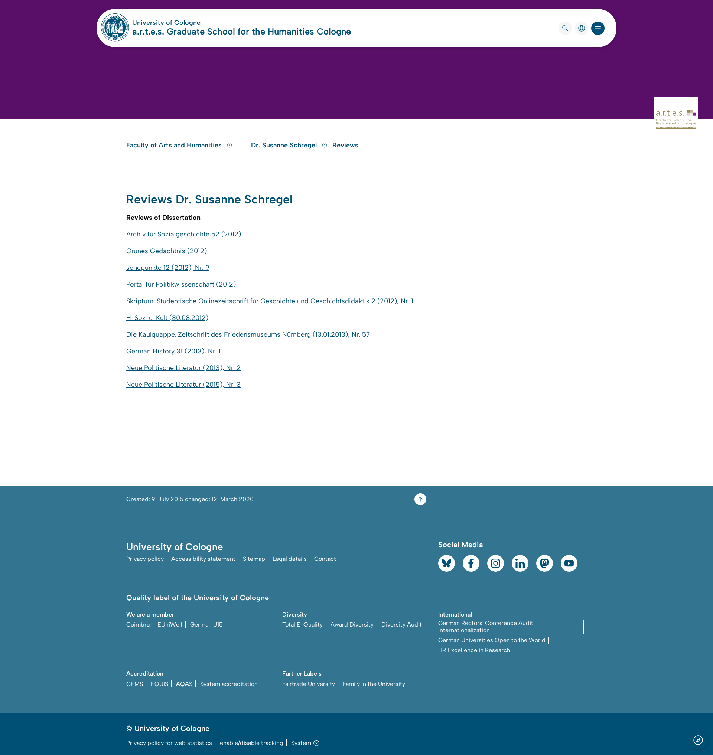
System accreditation (229, 683)
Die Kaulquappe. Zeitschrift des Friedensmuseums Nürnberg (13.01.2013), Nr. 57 (248, 334)
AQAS (184, 683)
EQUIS (159, 683)
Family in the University (374, 683)
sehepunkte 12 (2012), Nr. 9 (167, 268)
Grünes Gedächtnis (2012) (166, 251)
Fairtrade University (308, 683)
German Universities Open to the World (492, 640)
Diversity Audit (401, 624)
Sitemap (254, 558)
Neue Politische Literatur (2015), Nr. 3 (183, 384)
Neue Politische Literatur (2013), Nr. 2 (183, 368)
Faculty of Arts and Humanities (175, 145)
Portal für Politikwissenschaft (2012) (181, 284)
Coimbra (138, 624)
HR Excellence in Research (474, 650)
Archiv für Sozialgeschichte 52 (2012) (183, 234)
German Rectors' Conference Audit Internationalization (485, 627)
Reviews (345, 145)
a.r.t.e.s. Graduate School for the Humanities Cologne (241, 31)
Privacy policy (145, 558)
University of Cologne (194, 22)
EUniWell (169, 624)
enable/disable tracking (251, 742)
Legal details (290, 558)
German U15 (206, 624)
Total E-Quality (302, 624)
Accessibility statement (203, 558)
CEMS (134, 683)
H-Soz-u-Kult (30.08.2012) (167, 318)
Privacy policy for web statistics (169, 742)
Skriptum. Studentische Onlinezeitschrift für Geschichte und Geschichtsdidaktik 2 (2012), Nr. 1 (269, 301)
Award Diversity (352, 624)
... (242, 145)
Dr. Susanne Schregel (285, 145)
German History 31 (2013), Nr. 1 (173, 351)
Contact (325, 558)
